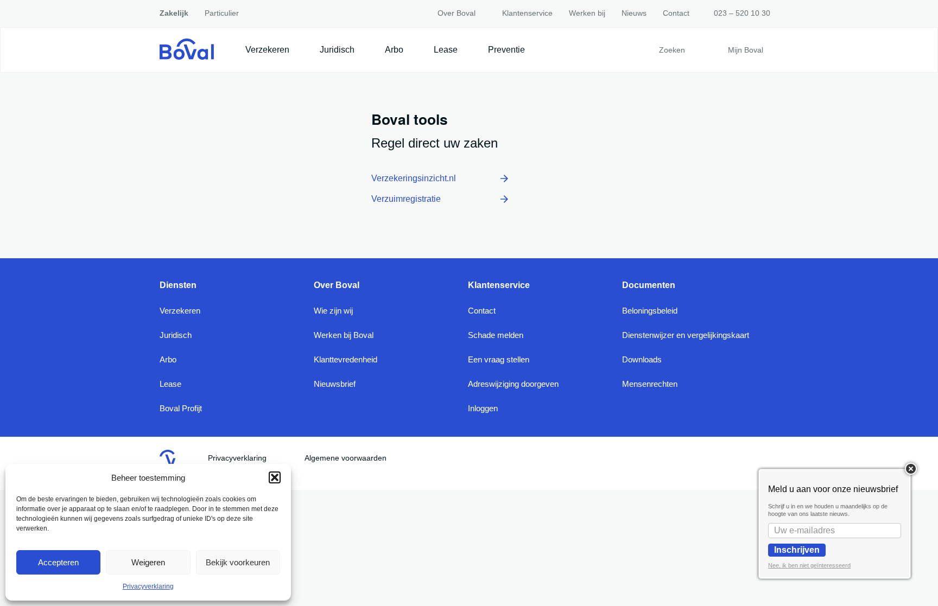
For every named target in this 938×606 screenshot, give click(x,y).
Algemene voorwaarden (345, 458)
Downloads (642, 359)
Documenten (648, 285)
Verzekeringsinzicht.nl (413, 178)
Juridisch (337, 49)
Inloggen (483, 408)
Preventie (506, 49)
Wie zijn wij (333, 310)
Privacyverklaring (148, 586)
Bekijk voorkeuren (238, 562)
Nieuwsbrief (335, 383)
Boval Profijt (181, 408)
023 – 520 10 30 (742, 13)
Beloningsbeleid (649, 310)
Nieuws (634, 13)
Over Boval (457, 13)
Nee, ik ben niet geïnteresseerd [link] (809, 565)
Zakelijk (174, 13)
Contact (676, 13)
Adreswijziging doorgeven (513, 383)
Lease (446, 49)
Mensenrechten (649, 383)
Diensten (178, 285)
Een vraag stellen (498, 359)
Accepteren (58, 562)
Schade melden (495, 335)
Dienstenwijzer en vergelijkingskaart (685, 335)
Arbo (394, 49)
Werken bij (587, 13)
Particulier (222, 13)
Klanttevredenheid (345, 359)
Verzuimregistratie (406, 198)
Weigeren (148, 562)
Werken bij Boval (343, 335)
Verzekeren (267, 49)
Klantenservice (525, 13)
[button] (274, 477)
